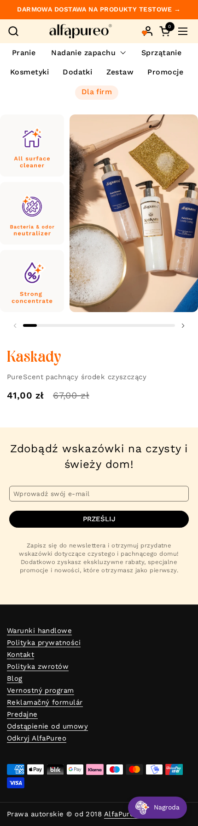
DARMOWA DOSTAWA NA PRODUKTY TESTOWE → (99, 9)
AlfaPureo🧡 (126, 814)
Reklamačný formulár (45, 702)
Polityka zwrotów (38, 666)
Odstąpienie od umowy (47, 726)
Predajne (22, 714)
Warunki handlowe (39, 631)
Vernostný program (40, 690)
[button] (13, 31)
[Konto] (148, 31)
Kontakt (20, 654)
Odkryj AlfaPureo (36, 738)
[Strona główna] (80, 31)
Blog (15, 678)
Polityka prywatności (44, 642)
